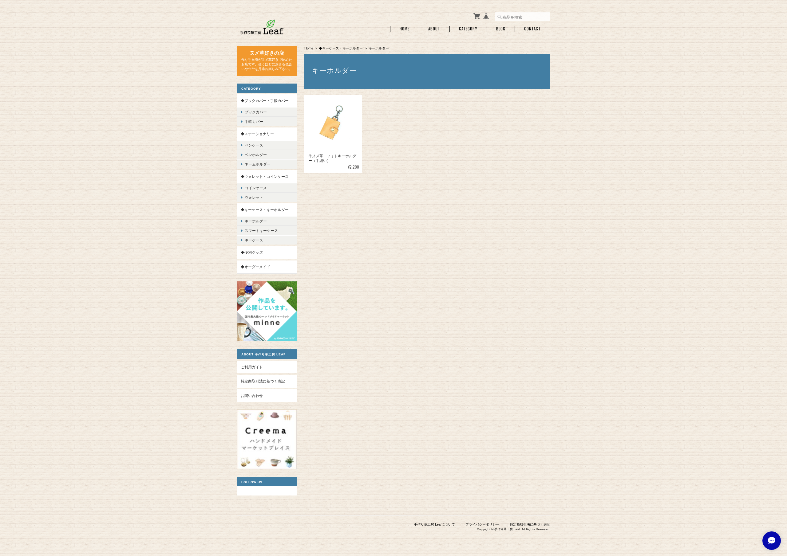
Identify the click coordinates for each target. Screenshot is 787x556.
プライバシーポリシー (482, 524)
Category (468, 29)
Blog (500, 29)
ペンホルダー (256, 155)
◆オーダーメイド (255, 267)
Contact (532, 29)
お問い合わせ (252, 395)
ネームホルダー (258, 164)
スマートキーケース (261, 231)
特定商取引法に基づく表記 (263, 381)
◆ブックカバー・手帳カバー (265, 101)
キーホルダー (256, 221)
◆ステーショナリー (257, 134)
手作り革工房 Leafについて (434, 524)
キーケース (254, 240)
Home (404, 29)
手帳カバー (254, 121)
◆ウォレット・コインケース (265, 176)
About (434, 29)
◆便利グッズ (252, 252)
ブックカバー (256, 112)
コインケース (256, 188)
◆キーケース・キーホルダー (341, 48)
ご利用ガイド (252, 367)
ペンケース (254, 145)
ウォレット (254, 197)
